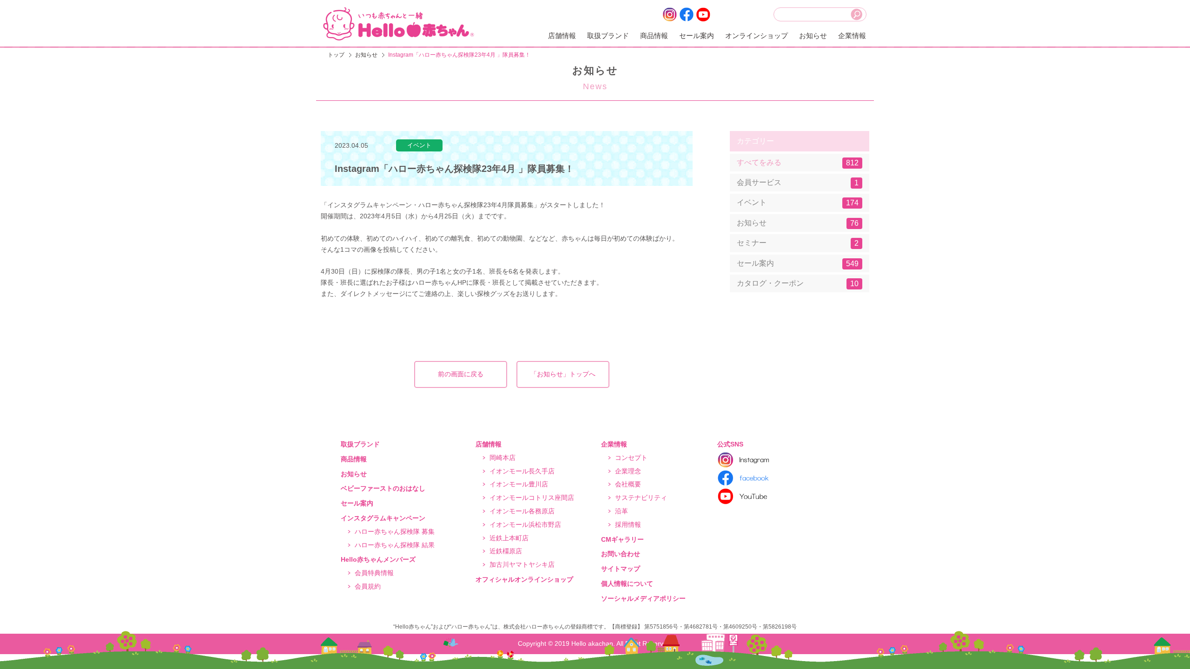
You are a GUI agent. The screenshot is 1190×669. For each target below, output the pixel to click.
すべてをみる (798, 162)
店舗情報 (562, 35)
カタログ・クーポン (798, 283)
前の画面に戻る (460, 374)
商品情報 (654, 35)
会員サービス (798, 182)
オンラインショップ (756, 35)
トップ (336, 55)
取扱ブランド (608, 35)
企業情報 (852, 35)
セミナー (798, 243)
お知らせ (813, 35)
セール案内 (696, 35)
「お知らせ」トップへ (562, 374)
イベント (798, 202)
